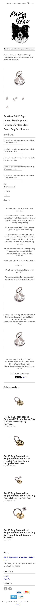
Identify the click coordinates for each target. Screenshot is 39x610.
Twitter (5, 588)
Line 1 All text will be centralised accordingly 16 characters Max (19, 141)
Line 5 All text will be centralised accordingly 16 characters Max (19, 176)
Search (6, 576)
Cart (32, 3)
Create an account (19, 3)
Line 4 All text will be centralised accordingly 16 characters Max (19, 168)
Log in (9, 3)
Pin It (24, 377)
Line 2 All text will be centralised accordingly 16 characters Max (19, 150)
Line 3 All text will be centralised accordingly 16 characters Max (19, 159)
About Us (7, 579)
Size (5, 184)
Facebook (10, 588)
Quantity (7, 191)
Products (12, 55)
